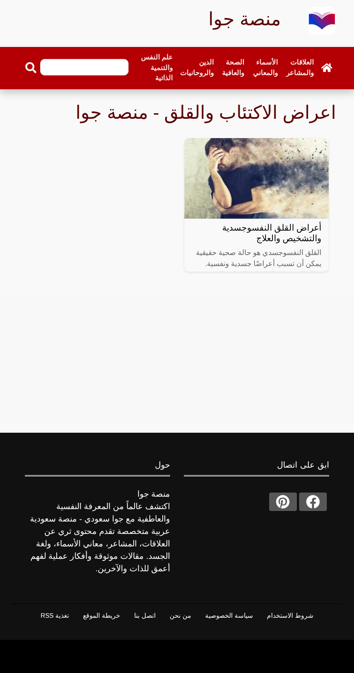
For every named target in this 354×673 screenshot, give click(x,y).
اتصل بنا (145, 615)
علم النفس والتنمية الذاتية (157, 67)
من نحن (180, 615)
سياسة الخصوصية (229, 615)
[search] (31, 67)
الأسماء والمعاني (265, 67)
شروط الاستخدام (290, 615)
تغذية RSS (55, 615)
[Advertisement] (177, 360)
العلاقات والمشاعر (300, 67)
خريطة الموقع (101, 615)
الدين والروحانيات (197, 67)
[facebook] (313, 502)
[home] (327, 67)
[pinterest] (283, 502)
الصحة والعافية (233, 67)
